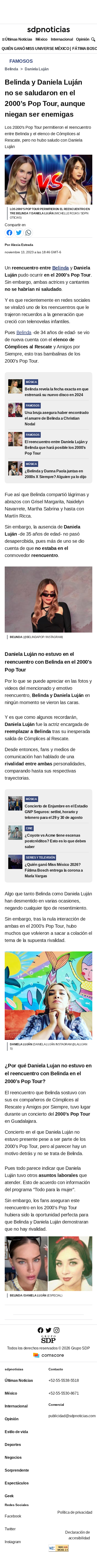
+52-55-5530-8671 (63, 1393)
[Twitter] (19, 232)
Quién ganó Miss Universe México (35, 49)
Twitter (10, 1529)
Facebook (13, 1516)
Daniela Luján (36, 69)
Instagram (13, 1542)
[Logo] (48, 30)
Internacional (62, 39)
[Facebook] (9, 232)
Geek (9, 1496)
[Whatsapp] (28, 232)
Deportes (13, 1445)
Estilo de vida (16, 1432)
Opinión (82, 39)
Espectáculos (17, 1483)
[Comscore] (48, 1355)
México (42, 39)
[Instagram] (56, 1330)
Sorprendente (17, 1470)
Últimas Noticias (18, 39)
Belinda (11, 69)
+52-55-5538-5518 (63, 1380)
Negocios (13, 1457)
